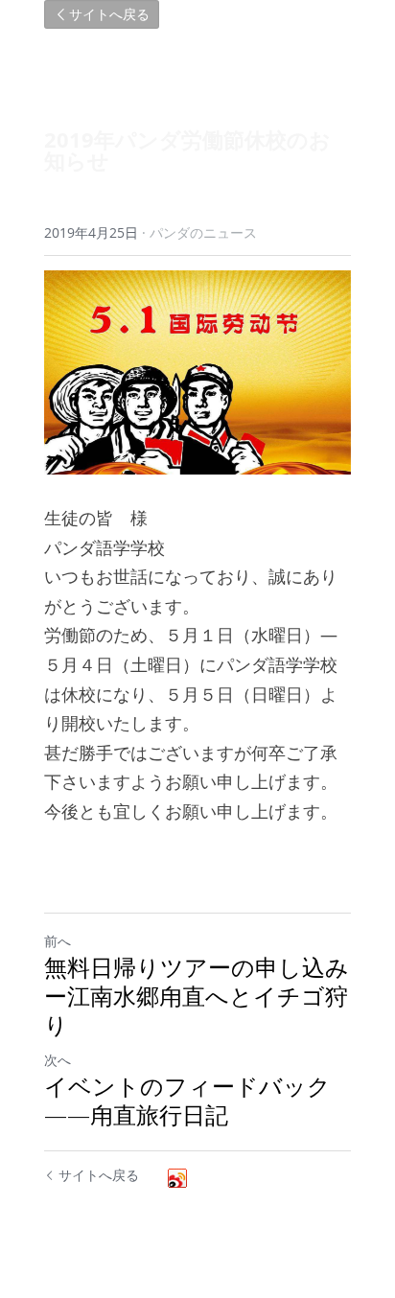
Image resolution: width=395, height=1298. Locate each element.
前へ (57, 941)
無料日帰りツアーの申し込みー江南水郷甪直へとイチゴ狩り (196, 996)
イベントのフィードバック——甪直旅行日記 (187, 1100)
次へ (57, 1060)
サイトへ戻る (109, 14)
